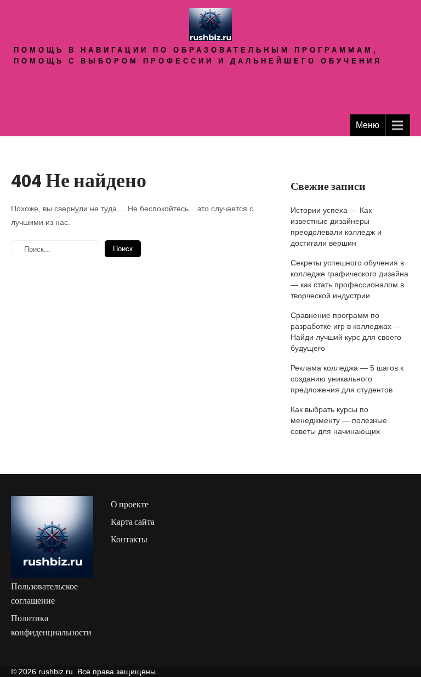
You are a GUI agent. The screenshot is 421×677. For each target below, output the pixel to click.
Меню (367, 125)
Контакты (129, 539)
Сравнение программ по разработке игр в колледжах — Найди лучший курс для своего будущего (346, 331)
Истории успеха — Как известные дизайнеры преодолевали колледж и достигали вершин (336, 226)
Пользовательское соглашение (44, 593)
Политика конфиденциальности (51, 625)
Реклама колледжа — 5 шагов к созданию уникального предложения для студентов (347, 378)
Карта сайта (133, 522)
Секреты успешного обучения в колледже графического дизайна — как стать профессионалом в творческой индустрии (349, 279)
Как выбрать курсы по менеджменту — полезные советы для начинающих (339, 420)
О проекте (130, 504)
